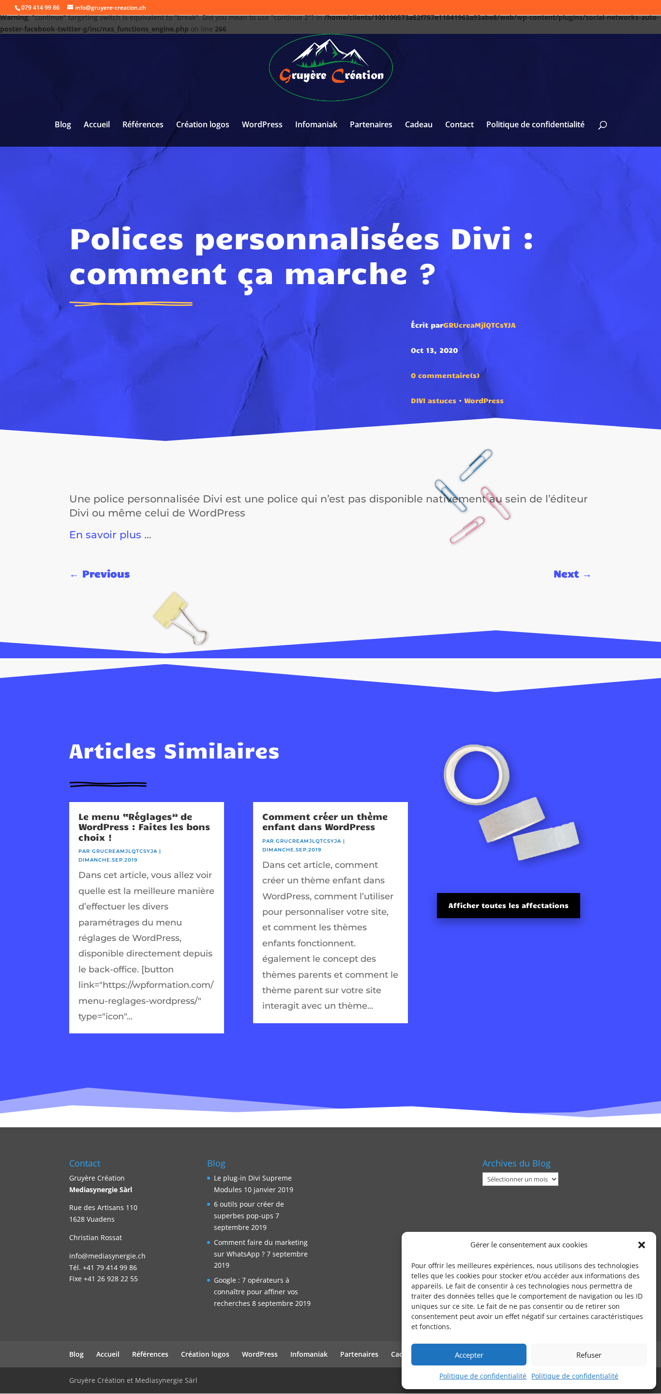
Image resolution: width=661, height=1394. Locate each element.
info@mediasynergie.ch (107, 1255)
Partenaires (371, 125)
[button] (641, 1245)
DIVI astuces (433, 400)
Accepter (469, 1355)
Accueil (97, 125)
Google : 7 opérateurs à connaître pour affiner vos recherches (256, 1291)
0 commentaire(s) (445, 375)
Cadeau (419, 125)
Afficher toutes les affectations (509, 905)
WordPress (262, 125)
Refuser (588, 1355)
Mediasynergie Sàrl (100, 1189)
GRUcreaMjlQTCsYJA (479, 324)
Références (143, 125)
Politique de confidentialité (482, 1375)
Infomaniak (316, 125)
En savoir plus (105, 534)
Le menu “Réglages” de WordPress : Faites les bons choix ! (144, 826)
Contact (459, 125)
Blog (63, 125)
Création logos (202, 125)
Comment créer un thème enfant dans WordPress (325, 821)
